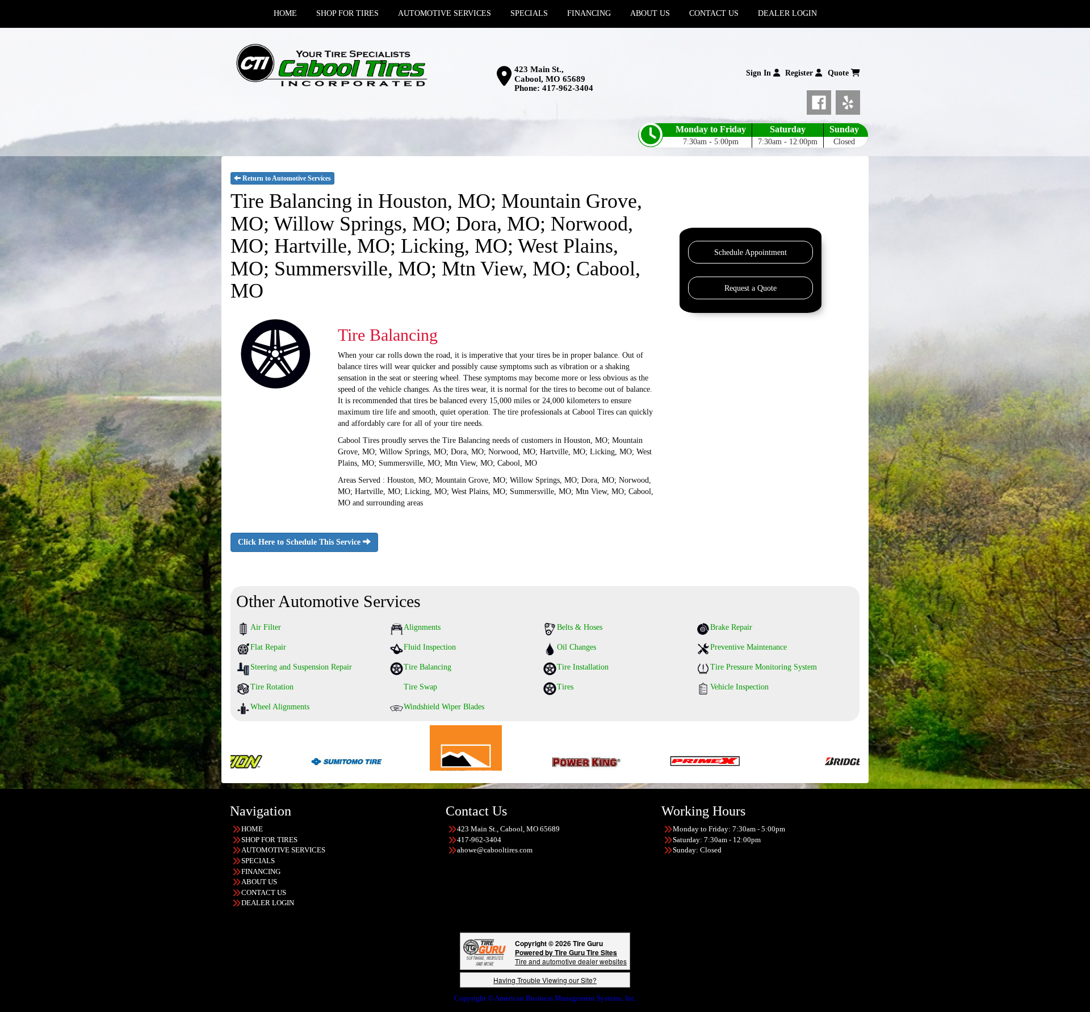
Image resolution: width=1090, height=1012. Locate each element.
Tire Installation (583, 667)
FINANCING (260, 871)
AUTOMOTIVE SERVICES (283, 850)
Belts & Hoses (579, 627)
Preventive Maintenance (748, 647)
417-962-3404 (567, 88)
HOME (252, 829)
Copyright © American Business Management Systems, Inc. (545, 998)
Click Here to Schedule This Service (300, 542)
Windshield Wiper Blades (444, 706)
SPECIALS (258, 860)
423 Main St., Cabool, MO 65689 (549, 74)
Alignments (422, 627)
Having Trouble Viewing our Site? (545, 980)
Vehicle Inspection (739, 687)
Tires (565, 687)
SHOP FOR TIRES (269, 839)
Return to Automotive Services (286, 178)
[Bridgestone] (766, 760)
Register (800, 73)
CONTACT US (263, 892)
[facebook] (821, 100)
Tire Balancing (427, 667)
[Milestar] (372, 760)
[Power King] (492, 760)
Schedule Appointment (750, 252)
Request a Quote (750, 288)
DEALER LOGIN (267, 902)
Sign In (759, 73)
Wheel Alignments (279, 706)
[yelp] (848, 100)
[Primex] (612, 760)
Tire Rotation (272, 687)
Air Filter (265, 627)
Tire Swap (420, 687)
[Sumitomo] (252, 760)
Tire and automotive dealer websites (571, 956)
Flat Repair (268, 647)
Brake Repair (731, 627)
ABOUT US (259, 881)
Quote (839, 73)
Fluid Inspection (430, 647)
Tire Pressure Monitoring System (763, 667)
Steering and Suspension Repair (301, 667)
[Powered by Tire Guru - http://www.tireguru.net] (484, 951)
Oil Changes (576, 647)
